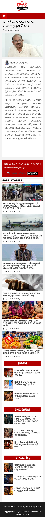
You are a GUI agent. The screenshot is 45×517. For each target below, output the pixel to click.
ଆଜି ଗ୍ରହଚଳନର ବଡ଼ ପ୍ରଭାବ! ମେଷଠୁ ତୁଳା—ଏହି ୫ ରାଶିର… (27, 489)
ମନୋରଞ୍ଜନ (22, 409)
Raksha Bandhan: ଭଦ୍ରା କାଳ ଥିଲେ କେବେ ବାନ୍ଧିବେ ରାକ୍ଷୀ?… (26, 396)
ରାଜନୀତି (22, 363)
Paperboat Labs (22, 514)
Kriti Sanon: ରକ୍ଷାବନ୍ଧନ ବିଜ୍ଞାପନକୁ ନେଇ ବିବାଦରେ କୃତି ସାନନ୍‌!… (26, 444)
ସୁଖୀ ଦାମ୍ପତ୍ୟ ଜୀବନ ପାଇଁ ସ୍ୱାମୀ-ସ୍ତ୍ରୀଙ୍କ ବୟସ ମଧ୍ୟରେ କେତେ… (25, 467)
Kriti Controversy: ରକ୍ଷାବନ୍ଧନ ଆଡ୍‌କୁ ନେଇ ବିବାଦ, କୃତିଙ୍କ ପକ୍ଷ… (27, 432)
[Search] (41, 16)
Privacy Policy (35, 506)
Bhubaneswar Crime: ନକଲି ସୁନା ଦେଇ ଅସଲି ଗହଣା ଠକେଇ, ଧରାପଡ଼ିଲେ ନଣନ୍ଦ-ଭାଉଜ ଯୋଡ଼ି (22, 323)
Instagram (24, 506)
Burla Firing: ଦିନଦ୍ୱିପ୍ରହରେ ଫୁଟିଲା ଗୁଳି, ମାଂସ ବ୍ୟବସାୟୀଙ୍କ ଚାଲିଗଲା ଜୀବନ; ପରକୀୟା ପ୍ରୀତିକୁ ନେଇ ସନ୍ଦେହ (21, 205)
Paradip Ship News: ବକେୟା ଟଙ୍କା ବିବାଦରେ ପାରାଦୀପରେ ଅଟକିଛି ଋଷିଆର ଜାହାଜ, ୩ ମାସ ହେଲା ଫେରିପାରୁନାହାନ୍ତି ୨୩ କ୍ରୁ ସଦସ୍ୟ (22, 235)
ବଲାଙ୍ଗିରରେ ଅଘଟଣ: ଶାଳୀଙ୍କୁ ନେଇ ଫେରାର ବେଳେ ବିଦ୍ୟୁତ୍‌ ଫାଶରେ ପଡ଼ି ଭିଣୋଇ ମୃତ (21, 294)
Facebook (15, 506)
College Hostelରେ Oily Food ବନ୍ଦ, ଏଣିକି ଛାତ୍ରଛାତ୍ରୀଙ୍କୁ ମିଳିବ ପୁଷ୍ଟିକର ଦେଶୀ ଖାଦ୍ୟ (22, 351)
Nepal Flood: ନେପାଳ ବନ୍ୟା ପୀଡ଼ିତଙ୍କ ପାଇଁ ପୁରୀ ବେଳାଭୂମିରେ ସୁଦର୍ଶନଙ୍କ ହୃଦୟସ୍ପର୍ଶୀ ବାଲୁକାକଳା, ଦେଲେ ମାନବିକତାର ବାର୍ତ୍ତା (21, 265)
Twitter (7, 506)
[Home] (4, 16)
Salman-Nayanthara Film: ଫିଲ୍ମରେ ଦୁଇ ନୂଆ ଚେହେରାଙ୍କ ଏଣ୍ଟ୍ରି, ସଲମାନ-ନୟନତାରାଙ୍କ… (26, 420)
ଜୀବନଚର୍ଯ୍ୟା (22, 458)
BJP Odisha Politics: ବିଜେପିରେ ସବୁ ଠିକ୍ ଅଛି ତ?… (25, 383)
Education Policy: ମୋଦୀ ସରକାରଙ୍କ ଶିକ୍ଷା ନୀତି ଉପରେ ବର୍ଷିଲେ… (27, 372)
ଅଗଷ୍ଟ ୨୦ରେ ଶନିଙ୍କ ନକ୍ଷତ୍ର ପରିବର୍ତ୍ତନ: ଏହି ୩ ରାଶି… (27, 477)
